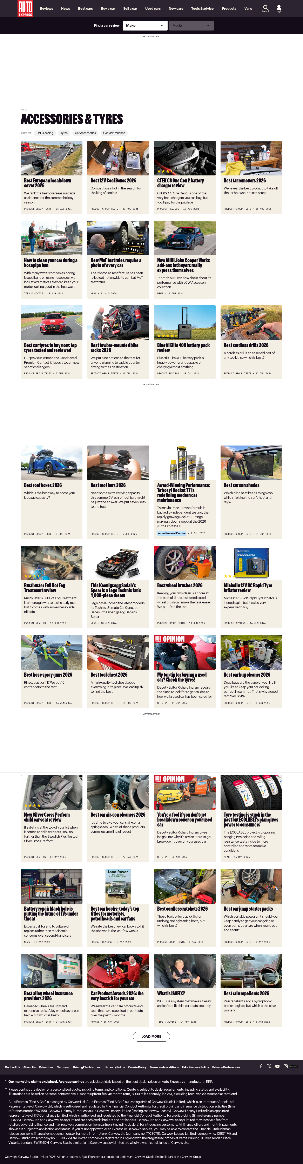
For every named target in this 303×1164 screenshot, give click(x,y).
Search (265, 11)
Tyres (64, 133)
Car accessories (85, 133)
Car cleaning (45, 133)
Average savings (71, 1082)
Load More (152, 1036)
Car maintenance (114, 133)
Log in (279, 11)
